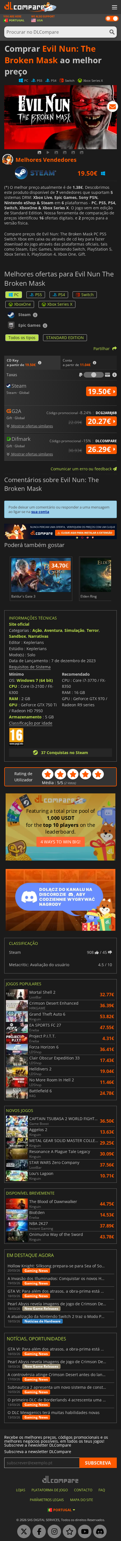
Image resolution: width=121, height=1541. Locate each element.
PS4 (61, 294)
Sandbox (17, 636)
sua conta (40, 511)
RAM (13, 698)
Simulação (74, 630)
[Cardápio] (114, 7)
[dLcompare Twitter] (22, 1532)
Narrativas (38, 636)
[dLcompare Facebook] (38, 1532)
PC (16, 294)
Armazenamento (25, 717)
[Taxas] (93, 375)
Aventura (53, 630)
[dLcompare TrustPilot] (68, 1532)
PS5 (38, 294)
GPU (13, 704)
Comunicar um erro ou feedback (82, 468)
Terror (93, 630)
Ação (37, 630)
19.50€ (100, 391)
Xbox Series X (59, 304)
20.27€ (100, 421)
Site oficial (19, 624)
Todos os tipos (21, 337)
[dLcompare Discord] (98, 1532)
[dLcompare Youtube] (83, 1532)
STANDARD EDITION (65, 337)
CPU (13, 686)
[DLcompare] (60, 1479)
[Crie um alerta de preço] (112, 108)
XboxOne (22, 304)
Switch (87, 294)
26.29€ (100, 449)
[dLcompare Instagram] (53, 1532)
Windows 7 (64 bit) (35, 680)
